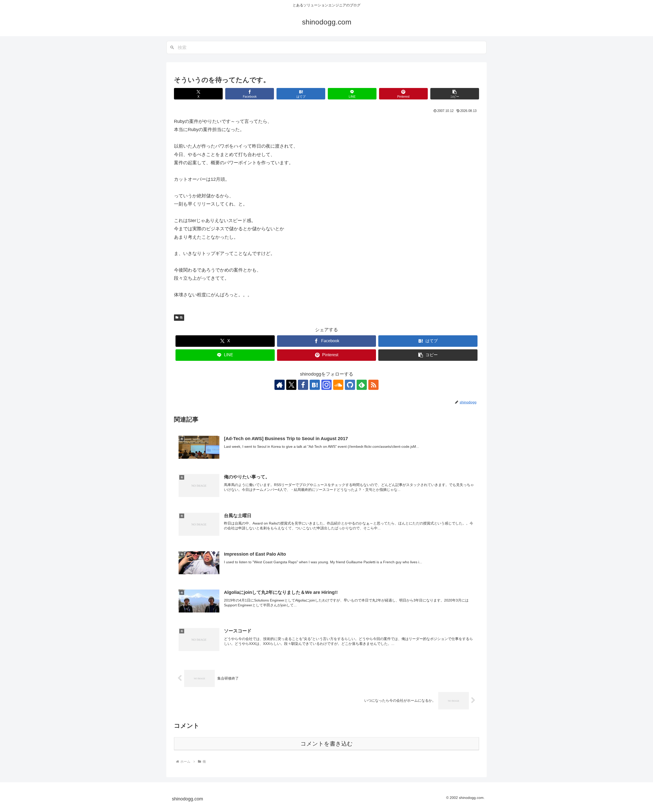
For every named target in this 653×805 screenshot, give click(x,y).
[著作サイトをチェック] (279, 385)
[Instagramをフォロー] (326, 385)
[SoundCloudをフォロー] (338, 385)
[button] (454, 93)
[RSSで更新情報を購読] (373, 385)
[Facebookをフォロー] (303, 385)
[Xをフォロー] (291, 385)
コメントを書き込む (326, 743)
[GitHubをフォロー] (350, 385)
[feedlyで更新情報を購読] (362, 385)
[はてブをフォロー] (315, 385)
